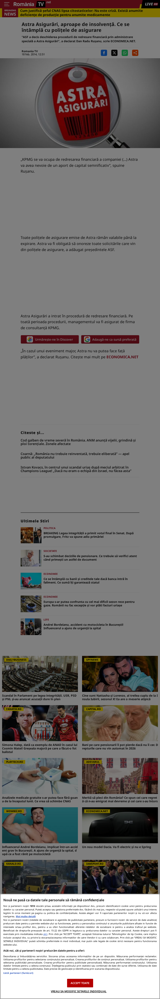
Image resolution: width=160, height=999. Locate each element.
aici (45, 934)
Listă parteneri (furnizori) (18, 972)
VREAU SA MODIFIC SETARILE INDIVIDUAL (78, 991)
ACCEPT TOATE (80, 983)
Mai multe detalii (26, 916)
